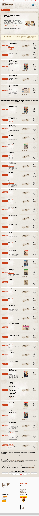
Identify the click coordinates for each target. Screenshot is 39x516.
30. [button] (24, 474)
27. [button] (19, 474)
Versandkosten (4, 486)
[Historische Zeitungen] (7, 4)
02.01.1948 (11, 372)
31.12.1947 (11, 144)
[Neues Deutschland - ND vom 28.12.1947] (26, 90)
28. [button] (21, 474)
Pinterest (23, 509)
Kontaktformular (5, 485)
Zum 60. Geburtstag (23, 490)
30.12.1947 (11, 121)
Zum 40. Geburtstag (23, 488)
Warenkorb (33, 0)
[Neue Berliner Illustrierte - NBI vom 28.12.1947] (26, 66)
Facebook (23, 505)
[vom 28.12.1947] (26, 109)
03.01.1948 (11, 397)
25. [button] (16, 474)
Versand (35, 45)
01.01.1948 (11, 155)
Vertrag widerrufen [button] (23, 483)
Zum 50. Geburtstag (23, 489)
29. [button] (22, 474)
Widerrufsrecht (4, 487)
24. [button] (14, 474)
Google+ (23, 507)
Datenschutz (4, 488)
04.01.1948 (11, 424)
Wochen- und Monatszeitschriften (17, 460)
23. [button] (13, 474)
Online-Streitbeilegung (5, 484)
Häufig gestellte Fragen (6, 483)
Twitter (23, 508)
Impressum (4, 489)
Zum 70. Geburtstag (23, 491)
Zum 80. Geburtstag (23, 492)
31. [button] (25, 474)
